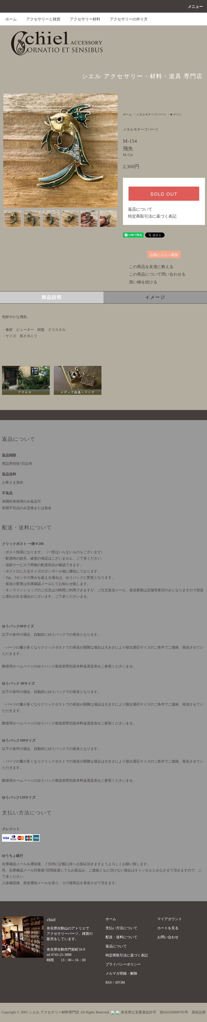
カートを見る (167, 928)
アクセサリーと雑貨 (43, 19)
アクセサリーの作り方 (129, 19)
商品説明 (52, 297)
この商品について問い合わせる (157, 274)
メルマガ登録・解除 (121, 973)
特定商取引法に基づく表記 (152, 216)
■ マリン (176, 114)
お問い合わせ (167, 937)
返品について (140, 209)
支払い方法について (121, 928)
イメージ (155, 297)
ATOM (120, 982)
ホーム (11, 19)
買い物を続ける (143, 282)
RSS (109, 982)
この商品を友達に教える (151, 267)
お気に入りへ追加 (164, 254)
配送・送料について (121, 937)
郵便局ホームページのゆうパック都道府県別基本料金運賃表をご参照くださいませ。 (69, 666)
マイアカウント (169, 919)
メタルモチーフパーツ (151, 114)
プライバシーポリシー (123, 964)
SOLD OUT (163, 193)
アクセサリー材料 (85, 19)
